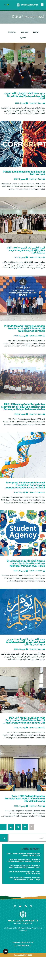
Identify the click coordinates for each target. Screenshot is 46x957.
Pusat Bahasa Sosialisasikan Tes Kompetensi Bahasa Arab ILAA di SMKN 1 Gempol (24, 879)
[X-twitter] (15, 906)
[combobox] (27, 838)
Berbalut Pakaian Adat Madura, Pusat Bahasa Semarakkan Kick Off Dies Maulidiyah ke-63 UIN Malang (23, 861)
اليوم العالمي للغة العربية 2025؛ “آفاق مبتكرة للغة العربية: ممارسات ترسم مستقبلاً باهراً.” (26, 250)
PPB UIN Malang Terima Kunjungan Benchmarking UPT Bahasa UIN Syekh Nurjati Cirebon (24, 328)
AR (5, 5)
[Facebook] (26, 906)
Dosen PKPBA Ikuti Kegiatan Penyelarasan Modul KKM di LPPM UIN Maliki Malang (25, 798)
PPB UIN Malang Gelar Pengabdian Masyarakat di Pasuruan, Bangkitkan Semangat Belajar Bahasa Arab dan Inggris (23, 408)
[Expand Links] (5, 951)
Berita (35, 32)
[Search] (4, 838)
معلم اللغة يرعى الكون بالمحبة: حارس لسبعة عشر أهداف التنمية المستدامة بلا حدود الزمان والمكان (25, 642)
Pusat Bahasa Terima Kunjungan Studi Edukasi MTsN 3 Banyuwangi (24, 873)
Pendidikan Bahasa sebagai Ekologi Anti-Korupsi (24, 173)
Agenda (23, 37)
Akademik (12, 32)
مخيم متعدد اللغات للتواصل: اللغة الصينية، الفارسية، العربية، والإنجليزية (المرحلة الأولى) (24, 96)
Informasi (25, 32)
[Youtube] (20, 906)
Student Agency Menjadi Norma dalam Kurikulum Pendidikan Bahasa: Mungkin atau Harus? (26, 563)
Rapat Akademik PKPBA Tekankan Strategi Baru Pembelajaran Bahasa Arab (23, 854)
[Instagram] (31, 906)
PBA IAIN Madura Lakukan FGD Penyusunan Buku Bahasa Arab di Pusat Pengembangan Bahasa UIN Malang (25, 721)
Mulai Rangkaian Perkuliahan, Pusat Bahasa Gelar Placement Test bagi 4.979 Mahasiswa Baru (24, 867)
